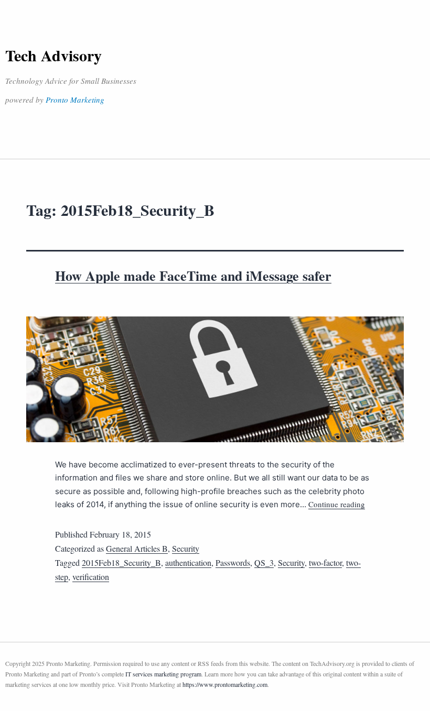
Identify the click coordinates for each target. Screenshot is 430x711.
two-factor (325, 562)
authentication (188, 562)
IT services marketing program (163, 674)
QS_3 (264, 562)
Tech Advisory (53, 55)
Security (185, 548)
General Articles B (137, 548)
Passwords (233, 562)
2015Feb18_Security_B (121, 562)
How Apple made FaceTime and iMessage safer (193, 276)
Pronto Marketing (75, 99)
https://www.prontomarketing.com (224, 684)
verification (90, 576)
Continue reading (336, 504)
